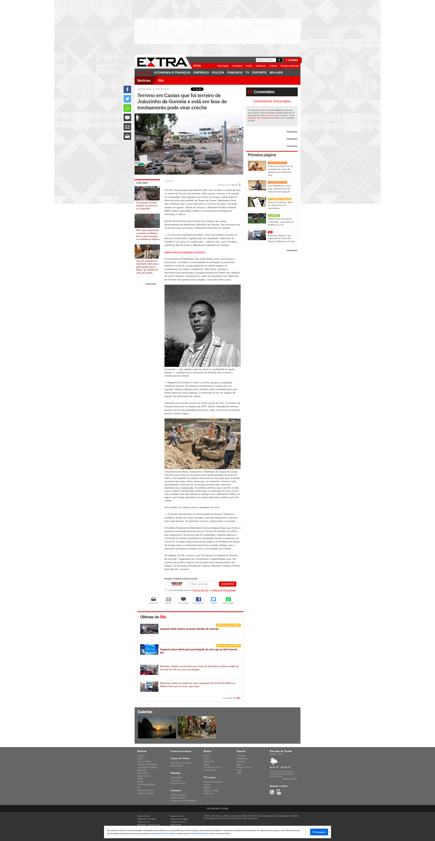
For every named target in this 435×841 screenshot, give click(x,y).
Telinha (207, 785)
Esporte (259, 72)
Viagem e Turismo (145, 793)
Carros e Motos (144, 761)
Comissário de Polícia (180, 763)
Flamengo (273, 215)
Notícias (144, 72)
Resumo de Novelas (213, 782)
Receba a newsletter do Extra (181, 579)
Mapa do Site (175, 825)
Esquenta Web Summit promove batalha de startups (189, 628)
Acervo (249, 66)
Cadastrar (227, 584)
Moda (206, 764)
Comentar (127, 117)
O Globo (273, 66)
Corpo (206, 758)
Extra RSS (272, 792)
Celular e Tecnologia (146, 764)
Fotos (197, 66)
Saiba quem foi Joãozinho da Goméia (184, 252)
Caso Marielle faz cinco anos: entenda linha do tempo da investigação (279, 188)
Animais (141, 756)
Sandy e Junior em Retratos (183, 801)
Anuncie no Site (176, 816)
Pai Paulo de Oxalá (146, 784)
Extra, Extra (142, 773)
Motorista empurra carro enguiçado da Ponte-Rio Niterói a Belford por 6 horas (281, 238)
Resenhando (210, 770)
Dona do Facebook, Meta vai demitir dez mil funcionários (280, 205)
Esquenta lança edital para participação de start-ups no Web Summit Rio (198, 651)
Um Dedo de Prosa (212, 767)
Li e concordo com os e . (202, 590)
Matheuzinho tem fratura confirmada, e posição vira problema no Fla (281, 222)
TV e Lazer (210, 777)
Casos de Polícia (277, 163)
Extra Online (163, 62)
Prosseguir (319, 832)
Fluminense (242, 758)
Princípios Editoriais (289, 66)
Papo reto (208, 793)
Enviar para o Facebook (127, 89)
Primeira (262, 155)
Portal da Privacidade (198, 833)
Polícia (218, 72)
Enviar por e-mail (127, 126)
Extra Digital (223, 66)
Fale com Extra (143, 816)
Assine (293, 61)
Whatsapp (127, 108)
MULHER (276, 72)
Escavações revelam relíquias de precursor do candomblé (147, 205)
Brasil (140, 758)
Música (207, 787)
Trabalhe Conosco (178, 822)
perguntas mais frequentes (259, 118)
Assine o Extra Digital (179, 819)
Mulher (140, 782)
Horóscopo (261, 66)
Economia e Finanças (172, 72)
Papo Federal (176, 766)
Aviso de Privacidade (165, 833)
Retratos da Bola (178, 798)
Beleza (207, 756)
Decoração (209, 761)
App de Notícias (279, 792)
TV (247, 72)
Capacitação (176, 777)
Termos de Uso (200, 590)
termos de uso (273, 115)
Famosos (234, 72)
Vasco (239, 764)
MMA (239, 773)
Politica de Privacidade (223, 590)
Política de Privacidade (146, 819)
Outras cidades (290, 779)
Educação (142, 770)
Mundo (140, 779)
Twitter (127, 98)
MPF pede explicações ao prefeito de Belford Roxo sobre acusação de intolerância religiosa (147, 234)
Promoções (237, 66)
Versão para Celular (218, 808)
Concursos (175, 780)
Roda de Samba (211, 790)
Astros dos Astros (178, 795)
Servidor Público (178, 783)
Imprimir (127, 136)
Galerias (145, 711)
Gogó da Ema (143, 776)
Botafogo (241, 761)
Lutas (239, 770)
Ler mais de (232, 698)
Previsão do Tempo (281, 751)
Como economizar (180, 751)
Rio (161, 80)
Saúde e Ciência (145, 790)
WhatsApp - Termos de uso (148, 825)
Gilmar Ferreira (244, 767)
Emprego (201, 72)
